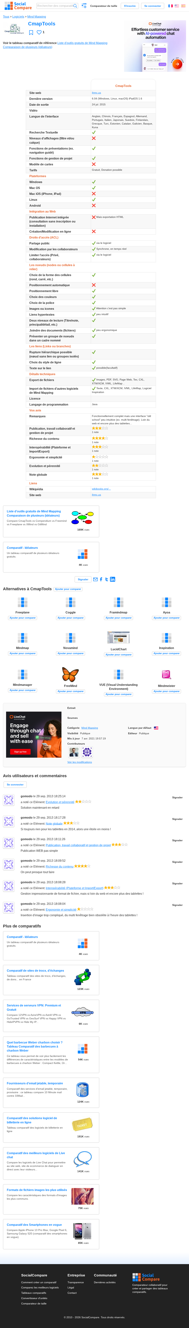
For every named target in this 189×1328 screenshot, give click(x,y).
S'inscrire (130, 5)
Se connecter (152, 5)
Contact (72, 1292)
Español (183, 5)
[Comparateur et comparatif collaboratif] (18, 6)
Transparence (76, 1282)
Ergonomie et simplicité (61, 909)
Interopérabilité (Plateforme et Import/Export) (74, 888)
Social (150, 1277)
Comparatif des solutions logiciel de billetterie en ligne (32, 1120)
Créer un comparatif (84, 6)
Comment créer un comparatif (38, 1282)
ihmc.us (96, 92)
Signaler (83, 579)
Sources (72, 717)
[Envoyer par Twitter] (106, 579)
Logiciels (18, 16)
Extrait (71, 707)
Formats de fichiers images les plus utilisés (37, 1190)
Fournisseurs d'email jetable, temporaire (35, 1083)
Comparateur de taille (103, 5)
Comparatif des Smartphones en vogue (34, 1224)
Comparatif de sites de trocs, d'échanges (35, 970)
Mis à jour (73, 738)
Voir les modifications (79, 762)
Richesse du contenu (59, 866)
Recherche (75, 6)
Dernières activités (105, 1282)
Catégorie (73, 727)
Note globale (54, 823)
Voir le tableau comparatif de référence (30, 43)
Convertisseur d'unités (34, 1298)
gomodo (26, 796)
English (177, 5)
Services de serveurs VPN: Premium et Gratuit (34, 1007)
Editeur (132, 733)
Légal (71, 1287)
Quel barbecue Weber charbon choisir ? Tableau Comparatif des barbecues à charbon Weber (35, 1046)
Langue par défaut (139, 727)
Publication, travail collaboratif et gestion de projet (78, 845)
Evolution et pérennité (60, 802)
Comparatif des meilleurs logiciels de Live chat (36, 1155)
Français (170, 5)
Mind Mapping (36, 16)
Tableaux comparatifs (33, 1292)
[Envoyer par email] (95, 579)
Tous (6, 16)
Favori (31, 32)
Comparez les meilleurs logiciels (40, 1287)
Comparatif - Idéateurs (22, 547)
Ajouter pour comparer (68, 589)
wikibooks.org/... (101, 488)
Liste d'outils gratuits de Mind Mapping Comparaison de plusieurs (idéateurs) (34, 513)
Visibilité (72, 733)
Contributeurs (76, 743)
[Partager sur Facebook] (101, 579)
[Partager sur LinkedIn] (112, 579)
